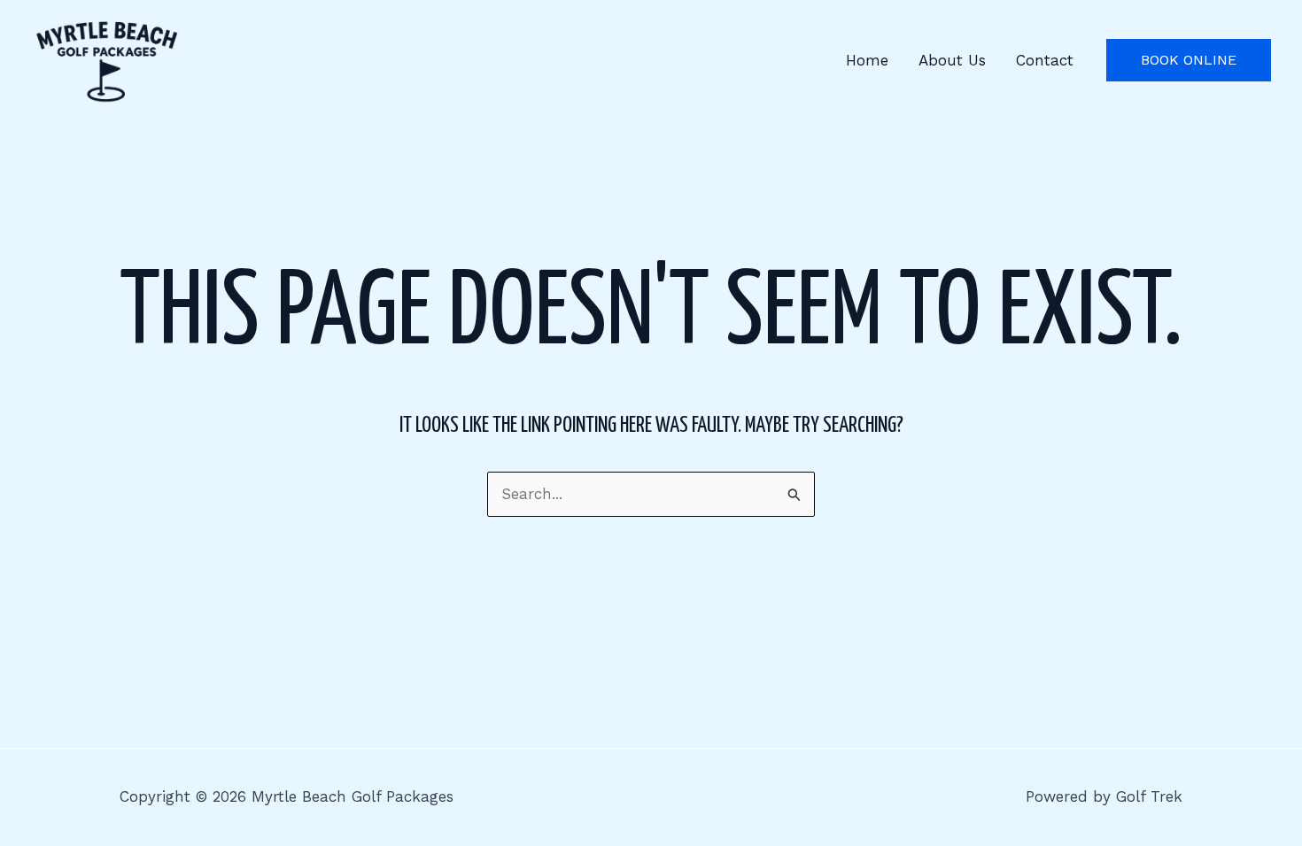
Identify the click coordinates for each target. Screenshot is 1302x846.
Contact (1044, 60)
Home (867, 60)
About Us (952, 60)
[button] (1188, 60)
